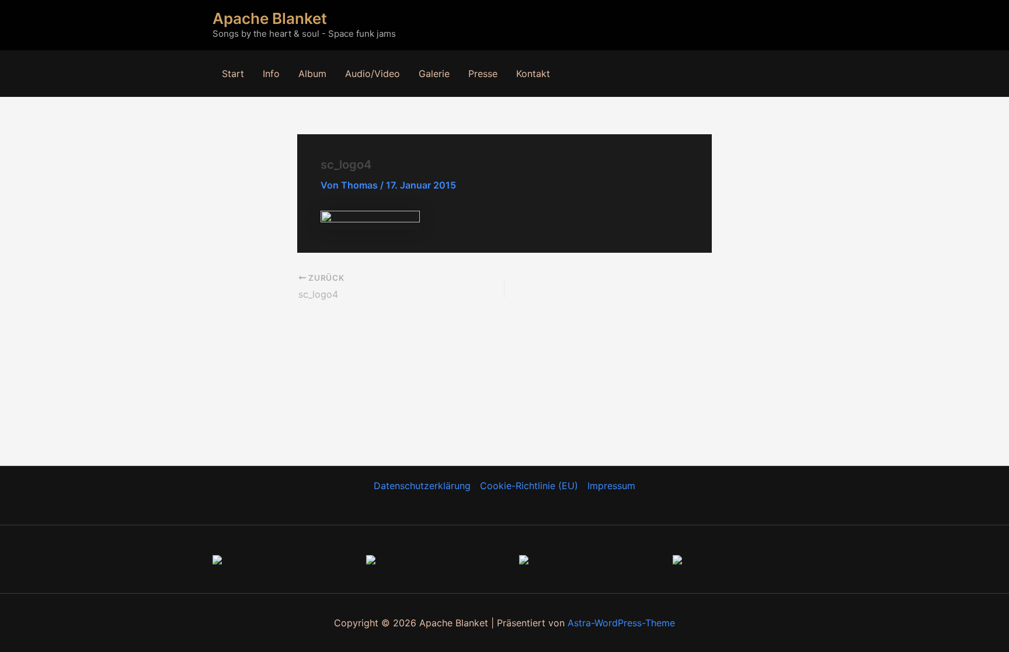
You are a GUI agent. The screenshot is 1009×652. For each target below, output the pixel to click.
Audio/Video (372, 73)
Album (312, 73)
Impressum (611, 485)
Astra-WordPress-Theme (621, 623)
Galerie (434, 73)
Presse (482, 73)
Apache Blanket (270, 18)
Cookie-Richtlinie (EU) (529, 485)
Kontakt (533, 73)
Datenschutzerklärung (422, 485)
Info (271, 73)
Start (233, 73)
